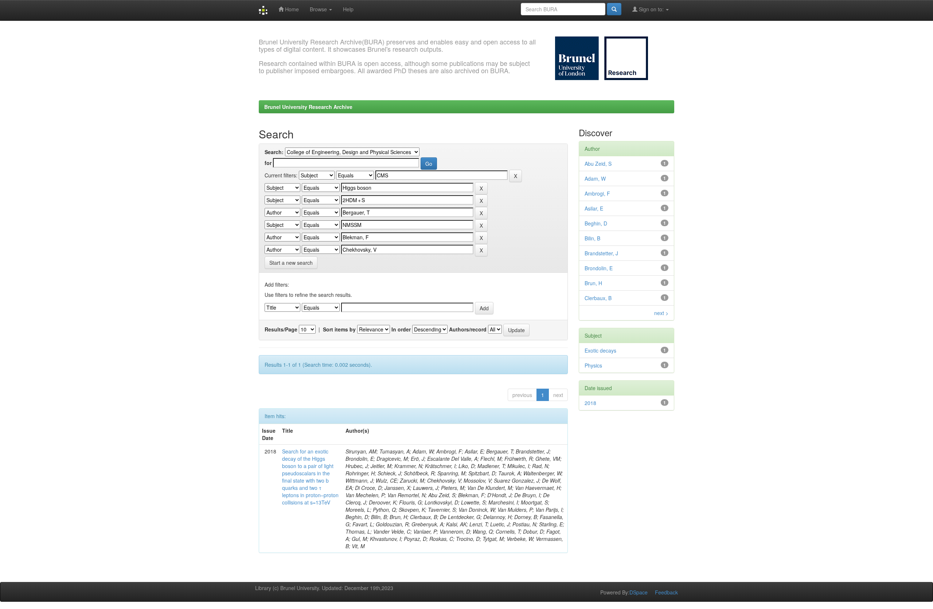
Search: (274, 152)
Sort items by (339, 329)
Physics (593, 365)
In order (401, 329)
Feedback (666, 592)
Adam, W (595, 178)
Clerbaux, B (598, 298)
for (268, 162)
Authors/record (468, 329)
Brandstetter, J (601, 253)
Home (291, 9)
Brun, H (593, 283)
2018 (590, 402)
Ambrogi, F (597, 193)
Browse (319, 9)
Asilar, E (594, 208)
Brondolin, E (599, 268)
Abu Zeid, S (598, 163)
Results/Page (281, 329)
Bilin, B (592, 238)
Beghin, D (596, 223)
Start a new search (291, 262)
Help (348, 9)
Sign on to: (651, 9)
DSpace (638, 592)
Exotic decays (600, 350)
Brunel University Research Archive (308, 106)
